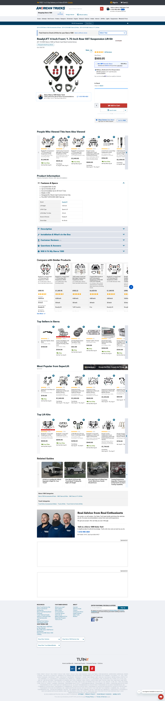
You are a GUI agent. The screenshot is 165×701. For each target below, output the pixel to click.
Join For (122, 120)
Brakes (57, 18)
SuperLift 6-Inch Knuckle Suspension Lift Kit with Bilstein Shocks (108, 392)
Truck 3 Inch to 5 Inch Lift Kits (75, 504)
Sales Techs (76, 615)
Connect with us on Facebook (92, 620)
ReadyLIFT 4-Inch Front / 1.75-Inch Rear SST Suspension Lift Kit (47, 153)
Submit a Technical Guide (44, 616)
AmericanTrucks (80, 663)
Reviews (75, 616)
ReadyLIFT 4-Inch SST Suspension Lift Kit (47, 436)
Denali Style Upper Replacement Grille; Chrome (107, 343)
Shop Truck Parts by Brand (44, 611)
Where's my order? (60, 607)
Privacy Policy (113, 610)
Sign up (123, 607)
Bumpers (63, 18)
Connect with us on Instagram (96, 620)
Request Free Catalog (42, 621)
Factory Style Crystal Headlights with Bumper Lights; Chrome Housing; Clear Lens (123, 343)
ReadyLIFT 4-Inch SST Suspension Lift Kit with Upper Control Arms (93, 436)
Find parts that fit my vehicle (45, 44)
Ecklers (100, 663)
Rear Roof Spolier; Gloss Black (47, 342)
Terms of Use (58, 619)
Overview (75, 607)
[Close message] (127, 23)
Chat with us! (58, 615)
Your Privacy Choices (104, 694)
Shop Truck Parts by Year (43, 607)
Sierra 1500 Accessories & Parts (47, 496)
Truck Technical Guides (43, 615)
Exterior (87, 18)
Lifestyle (44, 18)
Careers (75, 610)
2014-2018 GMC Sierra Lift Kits (70, 27)
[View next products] (126, 152)
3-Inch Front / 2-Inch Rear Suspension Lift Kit (108, 153)
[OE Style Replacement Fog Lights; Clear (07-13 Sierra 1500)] (78, 332)
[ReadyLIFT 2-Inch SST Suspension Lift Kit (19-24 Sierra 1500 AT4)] (63, 425)
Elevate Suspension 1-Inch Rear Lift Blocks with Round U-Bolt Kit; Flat (123, 436)
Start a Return (58, 608)
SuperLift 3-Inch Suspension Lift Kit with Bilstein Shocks (92, 392)
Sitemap (81, 694)
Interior (97, 18)
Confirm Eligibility (101, 73)
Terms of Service (102, 696)
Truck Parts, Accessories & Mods (47, 504)
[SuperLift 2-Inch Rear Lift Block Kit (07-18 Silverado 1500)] (48, 381)
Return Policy (58, 610)
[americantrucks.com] (50, 8)
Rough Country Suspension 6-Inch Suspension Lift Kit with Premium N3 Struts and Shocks (108, 438)
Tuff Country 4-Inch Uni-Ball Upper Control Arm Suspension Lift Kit (62, 154)
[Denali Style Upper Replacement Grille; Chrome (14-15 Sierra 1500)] (108, 332)
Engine (76, 18)
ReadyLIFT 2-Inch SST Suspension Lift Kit (62, 435)
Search (101, 9)
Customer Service (59, 613)
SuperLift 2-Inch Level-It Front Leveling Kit (123, 392)
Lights (108, 18)
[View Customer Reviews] (99, 52)
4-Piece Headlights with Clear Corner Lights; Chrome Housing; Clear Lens (62, 343)
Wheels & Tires (123, 18)
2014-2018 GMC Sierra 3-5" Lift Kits (89, 27)
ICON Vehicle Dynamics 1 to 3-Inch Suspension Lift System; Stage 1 (123, 153)
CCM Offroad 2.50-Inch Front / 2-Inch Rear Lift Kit (78, 436)
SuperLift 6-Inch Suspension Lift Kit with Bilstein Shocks (62, 392)
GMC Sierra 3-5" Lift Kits (75, 496)
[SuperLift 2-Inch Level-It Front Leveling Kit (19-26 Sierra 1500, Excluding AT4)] (123, 381)
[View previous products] (38, 152)
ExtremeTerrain (92, 663)
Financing (39, 613)
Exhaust (81, 18)
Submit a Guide (77, 608)
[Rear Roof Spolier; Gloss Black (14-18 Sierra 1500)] (48, 332)
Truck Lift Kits (61, 504)
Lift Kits (103, 18)
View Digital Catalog (42, 622)
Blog (38, 619)
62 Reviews (108, 52)
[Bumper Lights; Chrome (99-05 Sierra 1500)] (93, 332)
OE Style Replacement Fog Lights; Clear (77, 342)
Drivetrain (70, 18)
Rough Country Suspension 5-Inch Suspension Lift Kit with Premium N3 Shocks (92, 155)
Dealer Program (77, 613)
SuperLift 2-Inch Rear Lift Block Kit (48, 391)
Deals (39, 18)
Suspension (114, 18)
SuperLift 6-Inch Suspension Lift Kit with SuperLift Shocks (77, 392)
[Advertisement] (82, 554)
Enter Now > (89, 23)
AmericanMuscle (67, 663)
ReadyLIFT (65, 202)
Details (70, 2)
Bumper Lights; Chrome (92, 341)
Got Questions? (59, 611)
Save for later (112, 110)
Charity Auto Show (78, 611)
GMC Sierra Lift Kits (62, 496)
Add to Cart (115, 106)
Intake (92, 18)
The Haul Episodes (42, 618)
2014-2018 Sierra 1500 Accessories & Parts (49, 27)
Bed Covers (51, 18)
